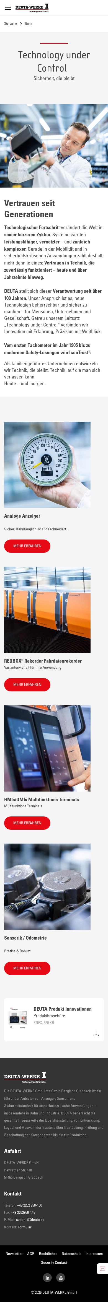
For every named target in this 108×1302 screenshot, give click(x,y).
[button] (27, 546)
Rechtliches (48, 1254)
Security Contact (54, 1263)
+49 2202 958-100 (29, 1205)
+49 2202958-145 (23, 1213)
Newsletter (14, 1254)
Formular (25, 1227)
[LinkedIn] (47, 1277)
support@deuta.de (30, 1220)
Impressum (94, 1254)
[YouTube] (60, 1277)
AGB (31, 1254)
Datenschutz (71, 1254)
